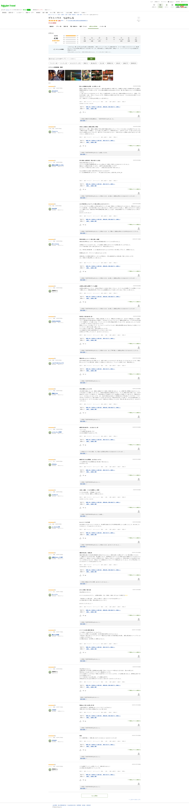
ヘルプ (151, 1)
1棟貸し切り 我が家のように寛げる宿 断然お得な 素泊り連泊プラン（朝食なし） (103, 407)
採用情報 (79, 805)
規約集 (83, 805)
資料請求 (89, 805)
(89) (93, 26)
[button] (56, 75)
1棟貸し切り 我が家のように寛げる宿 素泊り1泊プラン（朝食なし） (100, 369)
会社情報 (55, 805)
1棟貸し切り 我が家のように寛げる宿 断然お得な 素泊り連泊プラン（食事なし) (103, 106)
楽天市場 (178, 1)
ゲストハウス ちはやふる (61, 17)
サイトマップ (163, 1)
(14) (73, 26)
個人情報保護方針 (62, 805)
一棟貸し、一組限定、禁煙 (91, 108)
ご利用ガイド (157, 1)
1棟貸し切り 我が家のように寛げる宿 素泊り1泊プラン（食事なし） (100, 140)
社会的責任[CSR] (72, 805)
